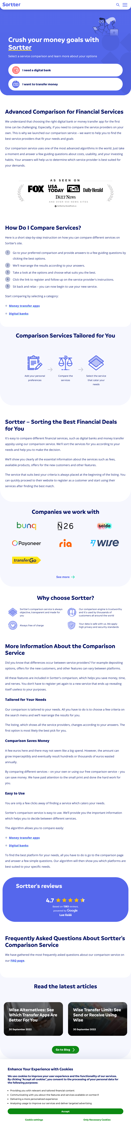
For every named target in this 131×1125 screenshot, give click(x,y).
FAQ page (17, 960)
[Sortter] (11, 4)
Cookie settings (34, 1119)
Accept (65, 1111)
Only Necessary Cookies (97, 1119)
